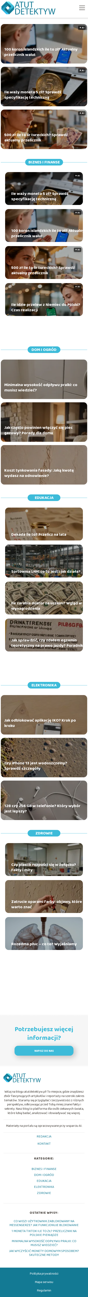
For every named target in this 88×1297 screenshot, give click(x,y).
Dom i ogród (44, 349)
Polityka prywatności (44, 1273)
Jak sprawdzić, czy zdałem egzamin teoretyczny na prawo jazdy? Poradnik (47, 643)
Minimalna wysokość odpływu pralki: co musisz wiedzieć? (40, 387)
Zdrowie (44, 833)
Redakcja (44, 1137)
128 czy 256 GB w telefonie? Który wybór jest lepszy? (42, 808)
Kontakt (44, 1144)
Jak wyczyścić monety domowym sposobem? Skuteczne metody (44, 1253)
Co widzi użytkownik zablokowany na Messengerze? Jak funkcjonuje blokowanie (44, 1223)
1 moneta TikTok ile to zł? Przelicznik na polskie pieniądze (44, 1233)
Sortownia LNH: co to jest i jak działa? (45, 571)
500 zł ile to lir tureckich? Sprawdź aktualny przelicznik (36, 137)
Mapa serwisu (44, 1282)
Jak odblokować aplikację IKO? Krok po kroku (40, 723)
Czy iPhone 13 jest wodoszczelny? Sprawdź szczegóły (35, 765)
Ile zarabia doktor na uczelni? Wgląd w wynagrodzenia (46, 605)
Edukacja (44, 497)
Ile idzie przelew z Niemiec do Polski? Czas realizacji (45, 307)
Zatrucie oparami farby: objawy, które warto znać (46, 904)
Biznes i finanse (44, 162)
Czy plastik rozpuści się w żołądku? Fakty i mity (43, 867)
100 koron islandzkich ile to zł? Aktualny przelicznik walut (41, 52)
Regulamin (44, 1290)
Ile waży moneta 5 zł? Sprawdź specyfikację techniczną (33, 94)
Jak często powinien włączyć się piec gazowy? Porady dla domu (38, 430)
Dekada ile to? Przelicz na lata (38, 534)
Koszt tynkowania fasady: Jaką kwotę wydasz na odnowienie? (39, 473)
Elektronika (44, 685)
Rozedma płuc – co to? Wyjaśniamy (44, 944)
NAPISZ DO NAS (44, 1051)
